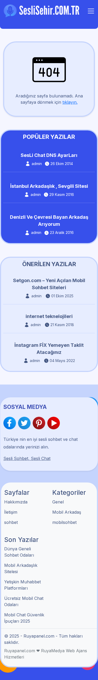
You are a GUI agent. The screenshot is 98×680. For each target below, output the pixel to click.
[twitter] (25, 423)
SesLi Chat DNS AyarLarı (49, 155)
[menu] (91, 11)
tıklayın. (70, 102)
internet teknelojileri (49, 316)
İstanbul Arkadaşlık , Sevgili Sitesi (49, 186)
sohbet (11, 522)
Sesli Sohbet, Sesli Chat (26, 458)
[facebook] (10, 423)
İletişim (10, 512)
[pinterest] (40, 423)
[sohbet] (42, 10)
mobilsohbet (64, 522)
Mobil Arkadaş (66, 512)
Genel (58, 501)
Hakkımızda (15, 501)
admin (37, 163)
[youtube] (53, 423)
